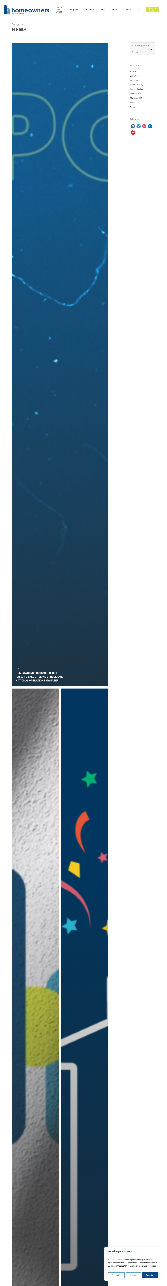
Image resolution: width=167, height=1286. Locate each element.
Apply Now (152, 10)
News (18, 669)
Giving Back (135, 80)
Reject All (133, 1275)
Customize (116, 1275)
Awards (133, 71)
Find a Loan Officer (59, 10)
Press (132, 102)
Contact (127, 10)
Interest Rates (136, 94)
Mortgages (73, 10)
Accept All (150, 1275)
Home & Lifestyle (137, 85)
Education (134, 76)
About (114, 10)
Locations (89, 10)
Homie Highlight (137, 89)
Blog (103, 10)
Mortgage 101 (136, 98)
